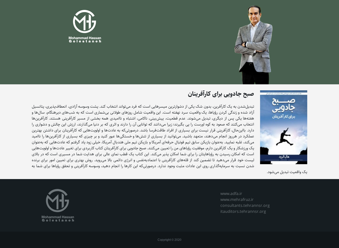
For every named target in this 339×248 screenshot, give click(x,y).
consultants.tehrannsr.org (245, 206)
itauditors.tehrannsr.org (243, 212)
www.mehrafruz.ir (237, 200)
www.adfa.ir (231, 194)
